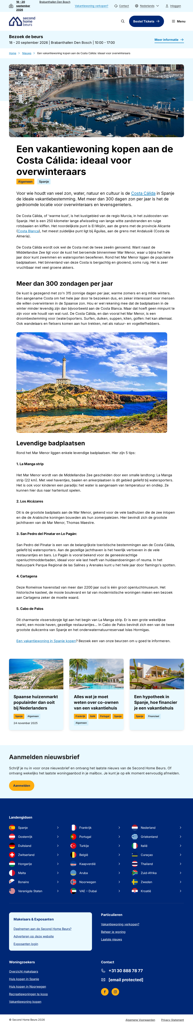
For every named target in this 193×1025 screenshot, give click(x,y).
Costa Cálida (143, 193)
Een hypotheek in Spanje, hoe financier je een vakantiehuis (155, 702)
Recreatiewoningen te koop (28, 994)
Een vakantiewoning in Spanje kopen (46, 641)
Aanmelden (21, 785)
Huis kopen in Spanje (24, 979)
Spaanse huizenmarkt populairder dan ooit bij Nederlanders (36, 702)
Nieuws (26, 53)
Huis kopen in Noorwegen (27, 986)
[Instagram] (115, 992)
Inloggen (175, 5)
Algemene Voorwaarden (140, 1019)
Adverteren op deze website (34, 936)
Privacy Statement (172, 1019)
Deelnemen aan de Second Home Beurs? (42, 929)
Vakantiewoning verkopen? (91, 5)
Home (12, 53)
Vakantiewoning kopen (25, 1001)
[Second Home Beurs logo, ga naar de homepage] (23, 21)
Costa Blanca (28, 231)
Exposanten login (26, 944)
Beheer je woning (113, 932)
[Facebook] (105, 992)
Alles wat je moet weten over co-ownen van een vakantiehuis (96, 702)
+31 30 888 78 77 (126, 970)
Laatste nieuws (111, 939)
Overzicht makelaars (23, 971)
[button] (147, 6)
